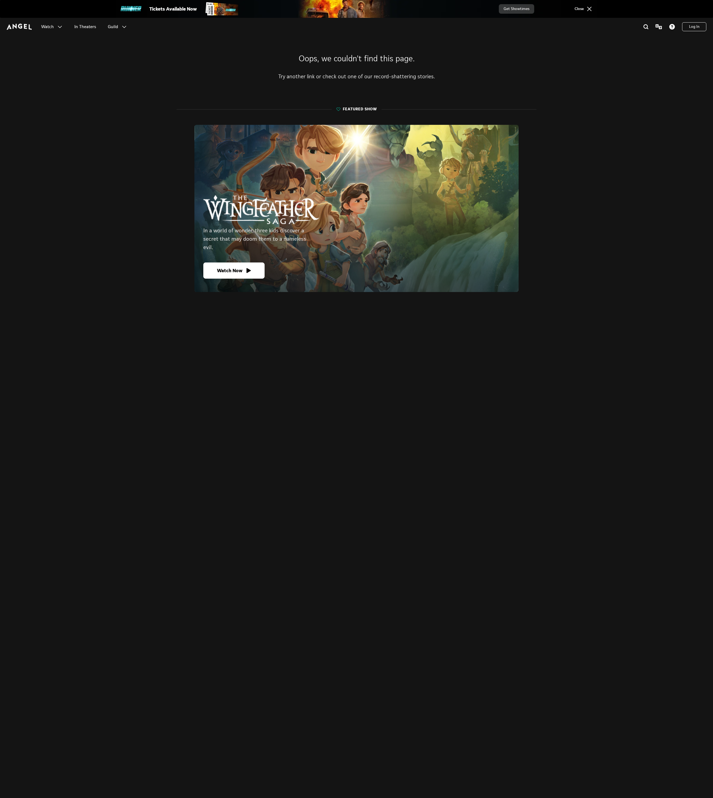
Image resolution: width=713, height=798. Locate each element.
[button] (60, 27)
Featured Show (360, 109)
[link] (85, 27)
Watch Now (230, 270)
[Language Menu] (658, 26)
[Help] (672, 26)
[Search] (646, 27)
